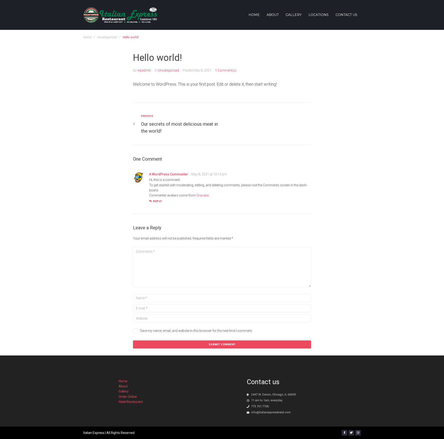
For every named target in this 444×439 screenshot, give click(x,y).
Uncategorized (107, 37)
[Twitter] (351, 433)
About (123, 386)
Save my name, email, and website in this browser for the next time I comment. (196, 331)
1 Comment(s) (225, 70)
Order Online (128, 397)
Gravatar (202, 195)
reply (157, 201)
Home (87, 37)
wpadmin (144, 70)
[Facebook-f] (344, 433)
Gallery (124, 391)
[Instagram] (358, 433)
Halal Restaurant (131, 402)
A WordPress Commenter (168, 174)
